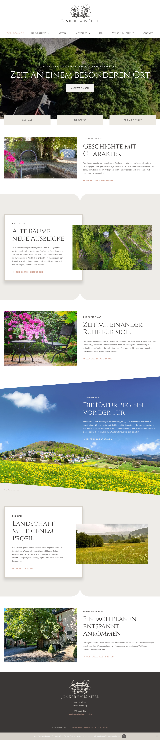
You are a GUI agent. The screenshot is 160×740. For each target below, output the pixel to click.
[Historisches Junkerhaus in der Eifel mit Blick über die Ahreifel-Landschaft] (80, 681)
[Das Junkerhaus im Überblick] (27, 120)
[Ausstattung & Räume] (133, 120)
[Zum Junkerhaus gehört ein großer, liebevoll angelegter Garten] (80, 120)
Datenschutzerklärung (92, 727)
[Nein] (157, 736)
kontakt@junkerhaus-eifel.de (80, 714)
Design (105, 727)
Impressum (77, 727)
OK (124, 736)
